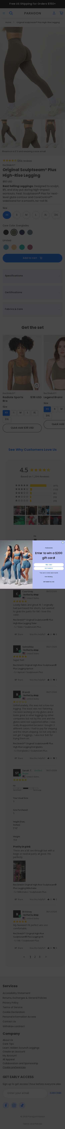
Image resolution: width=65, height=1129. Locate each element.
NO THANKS (49, 568)
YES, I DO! (49, 565)
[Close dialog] (63, 542)
